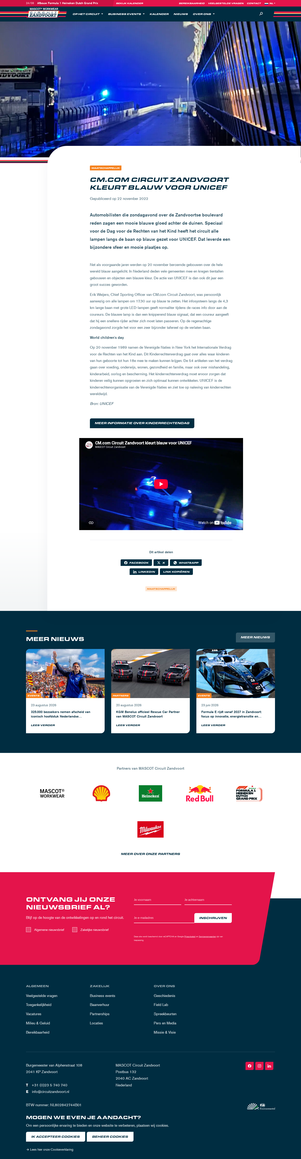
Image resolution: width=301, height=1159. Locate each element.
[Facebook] (250, 1066)
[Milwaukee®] (150, 829)
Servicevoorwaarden (207, 936)
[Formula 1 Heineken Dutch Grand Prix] (249, 793)
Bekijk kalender (129, 3)
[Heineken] (150, 793)
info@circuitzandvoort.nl (50, 1091)
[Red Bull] (200, 793)
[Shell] (101, 793)
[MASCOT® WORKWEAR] (52, 793)
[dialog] (150, 1134)
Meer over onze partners (150, 854)
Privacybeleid (190, 936)
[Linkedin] (269, 1066)
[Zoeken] (261, 14)
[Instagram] (259, 1066)
